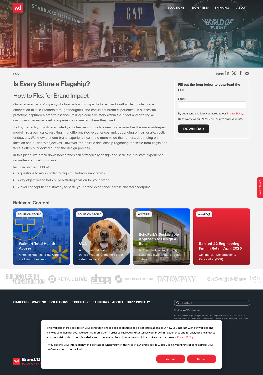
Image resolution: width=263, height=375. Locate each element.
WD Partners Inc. (191, 310)
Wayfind (39, 302)
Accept (170, 359)
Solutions (176, 7)
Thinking (222, 7)
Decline (201, 359)
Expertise (200, 7)
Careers (20, 302)
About (241, 7)
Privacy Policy (185, 337)
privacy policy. (244, 318)
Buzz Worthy (138, 302)
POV (16, 74)
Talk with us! (260, 187)
